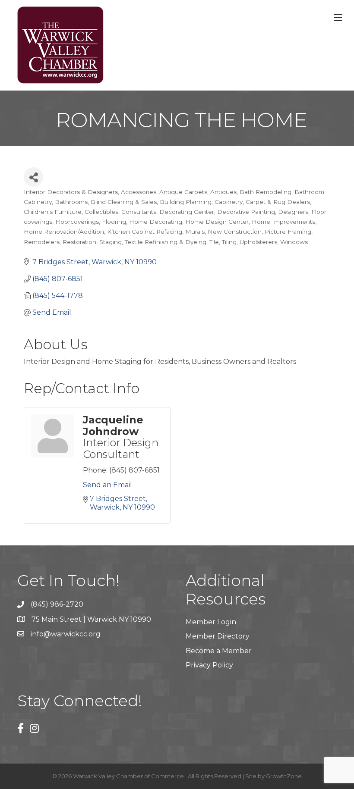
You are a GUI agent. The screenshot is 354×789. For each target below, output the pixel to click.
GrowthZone (284, 776)
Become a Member (219, 651)
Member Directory (218, 636)
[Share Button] (33, 177)
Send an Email (107, 485)
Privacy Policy (209, 665)
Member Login (211, 622)
